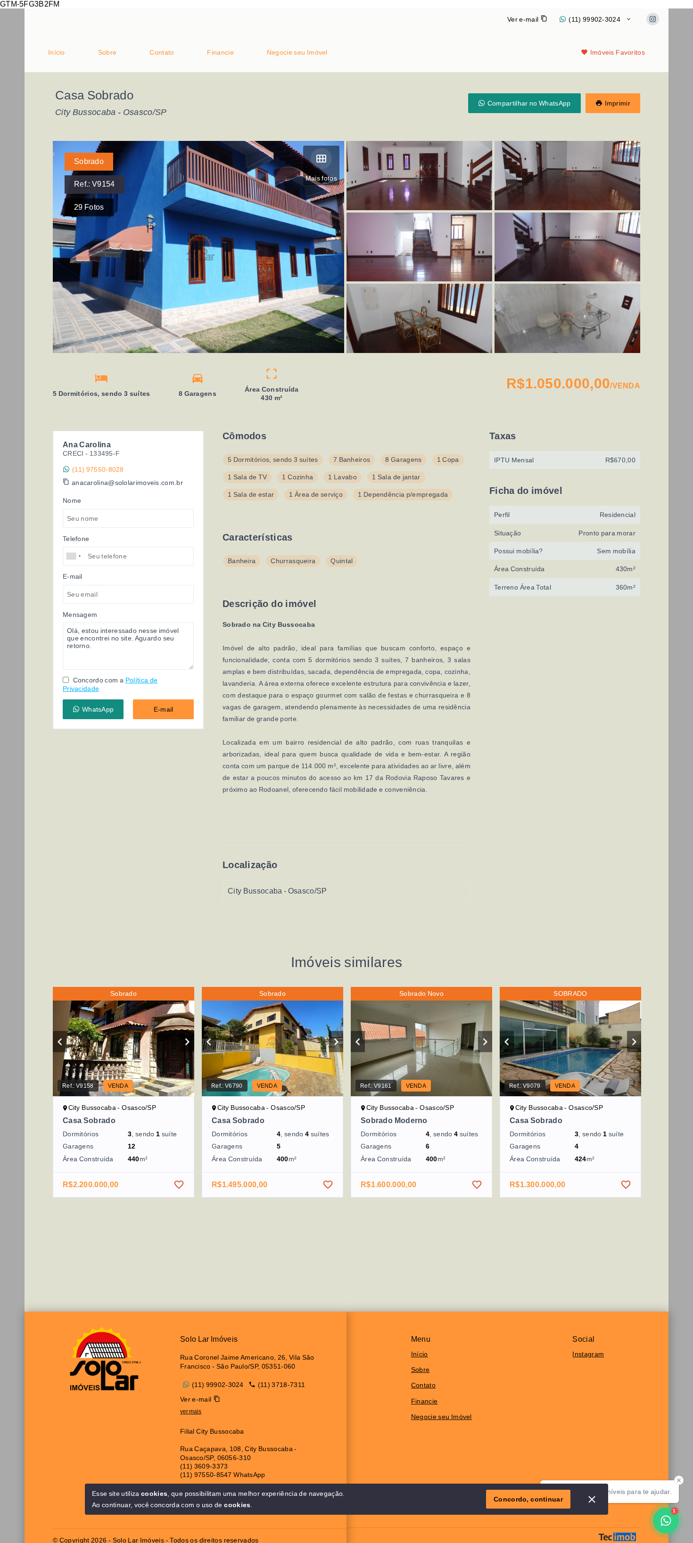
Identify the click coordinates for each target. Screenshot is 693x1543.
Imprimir (617, 103)
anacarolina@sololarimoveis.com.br (127, 482)
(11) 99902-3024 (594, 19)
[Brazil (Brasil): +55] (74, 556)
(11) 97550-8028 (98, 469)
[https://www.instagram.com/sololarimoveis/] (652, 19)
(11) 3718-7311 (281, 1384)
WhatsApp (98, 709)
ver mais (190, 1411)
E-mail (163, 709)
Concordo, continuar (528, 1499)
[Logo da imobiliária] (102, 1359)
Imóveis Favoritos (617, 52)
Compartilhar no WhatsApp (529, 103)
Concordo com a (110, 684)
